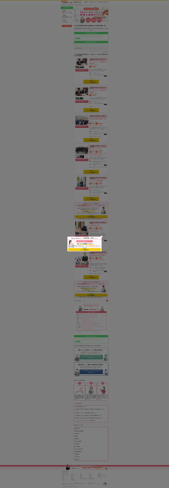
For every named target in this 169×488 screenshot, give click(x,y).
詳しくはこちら (84, 247)
